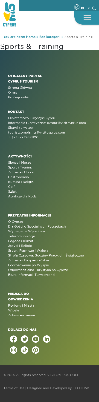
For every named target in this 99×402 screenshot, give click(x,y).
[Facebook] (13, 339)
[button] (94, 8)
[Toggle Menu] (87, 17)
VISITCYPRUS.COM (62, 375)
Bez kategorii (50, 37)
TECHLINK (81, 388)
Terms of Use (13, 388)
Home (30, 37)
